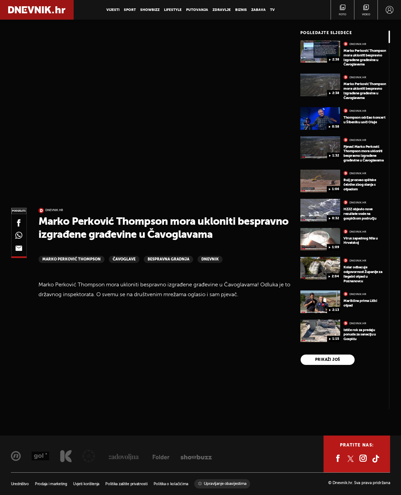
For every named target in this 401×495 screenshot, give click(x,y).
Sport (130, 10)
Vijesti (112, 10)
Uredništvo (20, 484)
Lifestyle (173, 10)
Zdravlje (222, 10)
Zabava (258, 10)
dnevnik (210, 259)
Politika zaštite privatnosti (126, 484)
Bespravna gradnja (168, 259)
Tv (272, 10)
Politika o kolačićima (171, 484)
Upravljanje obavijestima (225, 484)
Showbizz (150, 10)
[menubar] (389, 9)
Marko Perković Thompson (71, 259)
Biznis (241, 10)
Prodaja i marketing (51, 484)
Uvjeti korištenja (86, 484)
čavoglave (124, 259)
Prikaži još (327, 360)
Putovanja (197, 10)
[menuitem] (389, 10)
